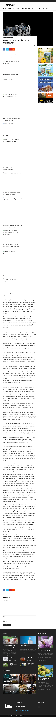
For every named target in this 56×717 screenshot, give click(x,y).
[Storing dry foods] (27, 679)
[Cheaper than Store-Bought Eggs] (23, 664)
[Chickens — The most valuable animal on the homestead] (23, 659)
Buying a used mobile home (10, 691)
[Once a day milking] (28, 640)
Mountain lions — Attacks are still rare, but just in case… (13, 659)
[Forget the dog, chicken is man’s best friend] (5, 664)
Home (4, 8)
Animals (5, 633)
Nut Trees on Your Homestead (43, 678)
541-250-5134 (6, 0)
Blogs (29, 8)
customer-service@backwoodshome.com (20, 0)
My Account (41, 8)
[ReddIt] (13, 49)
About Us (18, 8)
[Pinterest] (10, 49)
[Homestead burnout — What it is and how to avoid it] (27, 689)
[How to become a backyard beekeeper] (45, 642)
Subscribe (9, 8)
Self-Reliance (6, 670)
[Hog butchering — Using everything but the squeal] (10, 640)
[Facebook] (4, 49)
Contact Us (34, 8)
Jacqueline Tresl (9, 37)
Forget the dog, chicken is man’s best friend (13, 664)
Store (13, 8)
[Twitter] (7, 49)
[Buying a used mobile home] (11, 689)
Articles (24, 8)
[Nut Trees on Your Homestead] (45, 671)
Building (4, 37)
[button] (51, 8)
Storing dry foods (25, 681)
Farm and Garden (42, 633)
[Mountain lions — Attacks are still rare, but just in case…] (5, 659)
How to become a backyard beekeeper (44, 649)
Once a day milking (25, 645)
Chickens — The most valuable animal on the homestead (31, 659)
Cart (47, 8)
